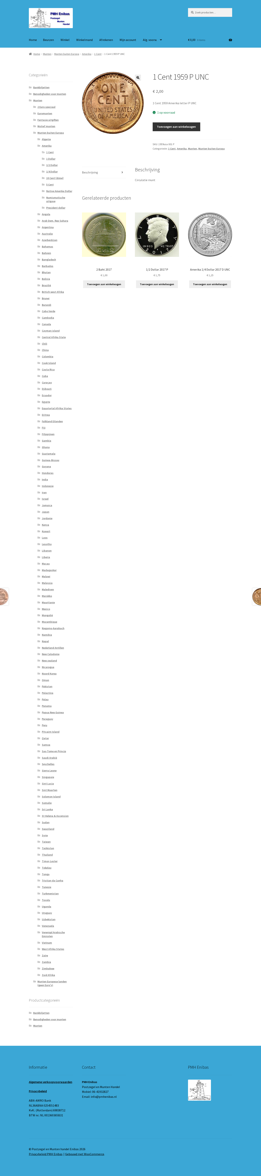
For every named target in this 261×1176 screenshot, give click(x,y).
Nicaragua (48, 667)
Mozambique (49, 621)
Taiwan (46, 841)
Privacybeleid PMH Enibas (45, 1154)
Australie (47, 233)
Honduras (47, 473)
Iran (44, 492)
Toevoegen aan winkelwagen (176, 127)
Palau (45, 699)
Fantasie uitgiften (48, 120)
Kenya (45, 525)
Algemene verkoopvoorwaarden (50, 1082)
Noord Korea (49, 673)
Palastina (47, 693)
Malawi (46, 576)
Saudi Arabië (49, 757)
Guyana (46, 466)
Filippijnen (48, 434)
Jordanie (47, 518)
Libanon (47, 550)
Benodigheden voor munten (49, 94)
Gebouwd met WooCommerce (84, 1154)
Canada (46, 324)
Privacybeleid (38, 1091)
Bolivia (46, 279)
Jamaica (47, 505)
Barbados (47, 266)
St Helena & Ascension (55, 816)
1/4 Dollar (52, 171)
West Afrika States (53, 949)
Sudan (45, 822)
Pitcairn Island (50, 731)
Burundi (46, 305)
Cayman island (51, 330)
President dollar (55, 207)
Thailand (47, 854)
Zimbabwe (48, 968)
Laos (45, 537)
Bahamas (47, 246)
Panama (47, 706)
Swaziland (48, 829)
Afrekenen (106, 40)
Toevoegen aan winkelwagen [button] (104, 284)
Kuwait (46, 531)
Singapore (48, 777)
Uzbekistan (48, 919)
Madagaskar (49, 570)
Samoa (46, 744)
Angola (46, 214)
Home (33, 40)
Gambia (46, 440)
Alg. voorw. (150, 40)
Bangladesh (49, 259)
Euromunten (44, 113)
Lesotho (47, 544)
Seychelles (48, 764)
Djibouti (47, 389)
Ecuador (47, 395)
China (45, 350)
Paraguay (47, 719)
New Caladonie (50, 654)
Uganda (46, 906)
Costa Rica (48, 369)
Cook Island (49, 363)
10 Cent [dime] (54, 178)
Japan (45, 512)
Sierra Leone (49, 770)
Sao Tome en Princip (54, 751)
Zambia (46, 962)
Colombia (47, 356)
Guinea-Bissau (50, 460)
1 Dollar (50, 158)
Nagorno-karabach (53, 628)
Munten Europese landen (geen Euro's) (52, 983)
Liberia (46, 557)
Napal (45, 641)
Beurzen (48, 40)
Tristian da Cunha (52, 880)
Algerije (46, 139)
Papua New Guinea (53, 712)
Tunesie (46, 887)
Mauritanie (48, 602)
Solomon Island (51, 796)
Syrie (45, 835)
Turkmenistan (50, 893)
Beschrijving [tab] (90, 172)
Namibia (47, 634)
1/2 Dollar (52, 165)
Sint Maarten (49, 790)
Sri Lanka (47, 809)
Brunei (45, 298)
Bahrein (46, 253)
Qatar (45, 738)
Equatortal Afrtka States (57, 408)
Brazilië (46, 285)
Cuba (45, 376)
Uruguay (47, 913)
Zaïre (45, 955)
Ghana (46, 447)
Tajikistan (48, 848)
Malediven (48, 589)
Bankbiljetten (41, 87)
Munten (47, 54)
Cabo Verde (48, 311)
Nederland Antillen (53, 647)
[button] (138, 78)
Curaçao (47, 382)
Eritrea (46, 415)
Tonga (45, 874)
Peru (44, 725)
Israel (45, 499)
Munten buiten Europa (66, 54)
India (45, 479)
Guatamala (48, 453)
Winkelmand (84, 40)
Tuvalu (46, 900)
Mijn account (128, 40)
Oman (45, 680)
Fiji (43, 427)
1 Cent (97, 54)
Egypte (46, 402)
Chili (44, 343)
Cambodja (48, 317)
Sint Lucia (48, 783)
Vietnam (47, 942)
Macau (46, 563)
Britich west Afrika (53, 292)
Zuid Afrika (48, 975)
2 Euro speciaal (46, 107)
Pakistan (47, 686)
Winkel (65, 40)
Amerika (86, 54)
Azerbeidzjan (49, 240)
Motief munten (46, 126)
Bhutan (46, 272)
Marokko (47, 596)
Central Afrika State (54, 337)
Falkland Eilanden (52, 421)
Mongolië (47, 615)
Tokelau (46, 867)
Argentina (48, 227)
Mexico (46, 609)
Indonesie (47, 486)
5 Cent (50, 184)
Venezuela (48, 926)
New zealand (49, 660)
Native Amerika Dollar (59, 191)
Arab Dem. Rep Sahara (55, 220)
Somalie (47, 803)
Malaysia (47, 583)
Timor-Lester (50, 861)
